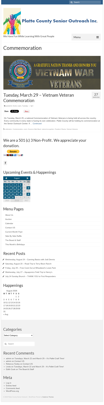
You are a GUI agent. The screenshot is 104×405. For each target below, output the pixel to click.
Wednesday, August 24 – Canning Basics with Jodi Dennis (30, 259)
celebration (8, 129)
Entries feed (11, 386)
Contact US (10, 228)
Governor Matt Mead (34, 129)
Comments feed (13, 388)
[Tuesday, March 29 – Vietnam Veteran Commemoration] (52, 73)
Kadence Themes (48, 397)
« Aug (5, 314)
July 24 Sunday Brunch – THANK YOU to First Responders (30, 276)
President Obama (60, 129)
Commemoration (18, 129)
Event (15, 106)
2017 (26, 201)
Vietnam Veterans (72, 129)
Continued (37, 123)
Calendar (9, 223)
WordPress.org (12, 391)
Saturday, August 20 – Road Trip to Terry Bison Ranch (28, 264)
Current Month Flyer (14, 232)
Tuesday (25, 106)
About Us (9, 215)
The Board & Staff (13, 240)
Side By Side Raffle (13, 236)
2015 (7, 201)
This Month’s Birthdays (15, 244)
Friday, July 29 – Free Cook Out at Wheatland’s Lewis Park (30, 268)
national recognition (48, 129)
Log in (8, 383)
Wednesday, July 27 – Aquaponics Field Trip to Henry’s (28, 272)
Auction (8, 219)
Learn (19, 106)
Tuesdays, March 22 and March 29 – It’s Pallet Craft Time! (39, 358)
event (25, 129)
